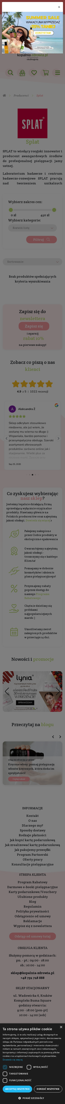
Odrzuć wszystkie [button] (48, 1088)
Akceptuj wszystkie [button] (17, 1088)
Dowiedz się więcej (13, 1059)
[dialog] (32, 1063)
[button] (32, 1098)
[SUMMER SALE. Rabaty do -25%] (32, 32)
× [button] (61, 1027)
